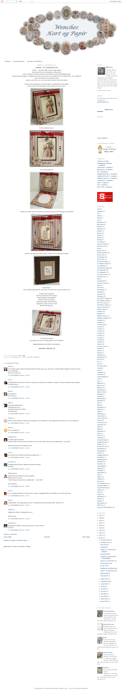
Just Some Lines (102, 346)
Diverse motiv (101, 255)
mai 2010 (103, 591)
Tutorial (99, 494)
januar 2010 (104, 601)
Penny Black (100, 416)
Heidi (9, 402)
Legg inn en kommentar (10, 534)
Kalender (99, 348)
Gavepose (100, 296)
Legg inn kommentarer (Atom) (19, 540)
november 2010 (105, 542)
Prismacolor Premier (18, 61)
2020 (100, 518)
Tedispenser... (106, 667)
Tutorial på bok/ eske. (106, 563)
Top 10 (99, 492)
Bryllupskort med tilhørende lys (108, 568)
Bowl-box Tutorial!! (107, 652)
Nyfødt (99, 405)
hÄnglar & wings (101, 316)
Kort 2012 (100, 359)
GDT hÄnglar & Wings (103, 300)
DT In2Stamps (101, 266)
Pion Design (64, 76)
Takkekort (100, 479)
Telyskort (99, 481)
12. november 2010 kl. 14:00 (18, 398)
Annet (98, 218)
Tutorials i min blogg (102, 161)
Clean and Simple (102, 244)
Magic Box (100, 383)
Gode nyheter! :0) (105, 575)
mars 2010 (104, 596)
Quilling (99, 429)
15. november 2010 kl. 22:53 (18, 518)
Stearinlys (100, 464)
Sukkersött (57, 72)
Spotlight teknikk (101, 455)
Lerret (98, 370)
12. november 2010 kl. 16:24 (18, 413)
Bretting (99, 235)
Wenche (110, 67)
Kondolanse (100, 355)
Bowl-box (99, 233)
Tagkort (99, 477)
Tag (98, 474)
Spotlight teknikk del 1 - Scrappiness (107, 174)
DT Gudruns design (102, 261)
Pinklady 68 (11, 437)
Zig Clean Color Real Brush (34, 61)
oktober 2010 (104, 579)
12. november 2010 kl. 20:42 (18, 448)
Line (9, 452)
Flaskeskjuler (101, 289)
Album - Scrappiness (103, 182)
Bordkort (99, 231)
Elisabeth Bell (101, 281)
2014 (100, 528)
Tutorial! (104, 637)
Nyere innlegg (7, 537)
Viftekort (99, 498)
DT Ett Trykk (100, 259)
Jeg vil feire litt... (105, 544)
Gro (9, 379)
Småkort (99, 453)
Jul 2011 (99, 329)
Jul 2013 (99, 333)
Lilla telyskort (104, 547)
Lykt (98, 381)
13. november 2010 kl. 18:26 (18, 457)
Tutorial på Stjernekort (108, 611)
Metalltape (100, 394)
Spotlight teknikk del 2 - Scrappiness (107, 176)
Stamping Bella (101, 459)
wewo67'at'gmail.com (103, 102)
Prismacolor (100, 422)
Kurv (98, 363)
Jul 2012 (99, 331)
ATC (98, 220)
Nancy (10, 366)
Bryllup (99, 237)
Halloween (100, 313)
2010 (100, 538)
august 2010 (104, 584)
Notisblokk (100, 400)
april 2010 (103, 594)
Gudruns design (101, 309)
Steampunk (100, 461)
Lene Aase (11, 462)
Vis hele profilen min (104, 90)
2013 (100, 530)
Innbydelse (100, 320)
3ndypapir (100, 211)
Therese (10, 418)
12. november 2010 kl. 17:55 (18, 432)
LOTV (98, 379)
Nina (9, 500)
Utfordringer (100, 496)
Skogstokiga (100, 451)
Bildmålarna (100, 222)
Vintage (99, 501)
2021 (100, 515)
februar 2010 (104, 599)
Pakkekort (100, 409)
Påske (99, 427)
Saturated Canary (102, 440)
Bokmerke (100, 229)
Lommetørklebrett (102, 377)
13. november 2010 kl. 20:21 (18, 469)
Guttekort (99, 311)
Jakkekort (100, 322)
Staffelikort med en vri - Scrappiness (107, 178)
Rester (99, 433)
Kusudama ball (101, 366)
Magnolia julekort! (105, 573)
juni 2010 (103, 589)
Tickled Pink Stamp (102, 487)
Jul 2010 (23, 357)
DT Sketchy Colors (102, 274)
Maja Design (100, 390)
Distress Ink (100, 250)
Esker (98, 285)
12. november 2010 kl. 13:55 (18, 387)
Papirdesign (100, 414)
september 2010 (105, 581)
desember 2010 (105, 540)
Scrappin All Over (102, 442)
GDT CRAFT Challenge (103, 298)
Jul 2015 (99, 337)
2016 (100, 523)
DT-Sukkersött (15, 357)
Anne (9, 427)
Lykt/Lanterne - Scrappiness (105, 167)
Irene (9, 490)
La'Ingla (99, 368)
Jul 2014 (99, 335)
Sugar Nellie (100, 472)
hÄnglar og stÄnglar (102, 318)
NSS (98, 403)
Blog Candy (100, 224)
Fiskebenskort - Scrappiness (105, 180)
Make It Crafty (101, 392)
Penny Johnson (101, 418)
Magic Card (100, 385)
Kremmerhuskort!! (105, 554)
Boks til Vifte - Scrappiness (104, 187)
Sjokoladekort (101, 448)
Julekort (29, 357)
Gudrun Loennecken (102, 307)
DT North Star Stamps (103, 268)
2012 (100, 533)
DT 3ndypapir (101, 257)
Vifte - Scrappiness (102, 184)
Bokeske (99, 226)
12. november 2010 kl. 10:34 (18, 375)
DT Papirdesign (101, 270)
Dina (98, 248)
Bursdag (99, 239)
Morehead (100, 396)
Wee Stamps (100, 503)
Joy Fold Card (101, 324)
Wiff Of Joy (100, 505)
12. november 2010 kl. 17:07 (18, 423)
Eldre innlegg (86, 537)
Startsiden (7, 61)
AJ (98, 213)
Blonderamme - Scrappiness (105, 169)
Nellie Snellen (101, 398)
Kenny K (99, 350)
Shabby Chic (100, 444)
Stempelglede (101, 466)
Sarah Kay (100, 437)
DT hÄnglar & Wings (102, 263)
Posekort (99, 420)
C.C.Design (100, 242)
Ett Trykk (99, 287)
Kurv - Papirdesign (102, 171)
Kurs (98, 361)
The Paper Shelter (102, 485)
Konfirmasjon (100, 357)
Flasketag (100, 292)
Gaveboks (100, 294)
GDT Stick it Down (102, 303)
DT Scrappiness (101, 272)
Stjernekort (100, 468)
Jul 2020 (99, 342)
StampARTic (100, 457)
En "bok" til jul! (104, 566)
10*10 (98, 209)
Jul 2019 (99, 339)
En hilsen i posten (102, 283)
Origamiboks (100, 407)
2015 (100, 525)
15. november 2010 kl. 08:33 (18, 505)
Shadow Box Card (102, 446)
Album (99, 215)
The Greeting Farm (102, 483)
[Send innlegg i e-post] (23, 355)
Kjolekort (99, 353)
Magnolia (99, 387)
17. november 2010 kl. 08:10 (18, 530)
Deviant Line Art (101, 246)
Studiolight (100, 470)
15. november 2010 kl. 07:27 (18, 496)
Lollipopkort (100, 372)
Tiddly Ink (100, 490)
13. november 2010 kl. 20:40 (18, 486)
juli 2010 (103, 586)
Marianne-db (11, 473)
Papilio (99, 411)
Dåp (98, 279)
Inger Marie (11, 523)
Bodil (9, 391)
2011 (100, 535)
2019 (100, 520)
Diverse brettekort (102, 252)
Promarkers (100, 424)
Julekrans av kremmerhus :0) (108, 561)
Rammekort (36, 357)
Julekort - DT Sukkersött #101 (108, 571)
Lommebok (100, 374)
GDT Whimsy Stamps (103, 305)
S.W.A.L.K (100, 435)
